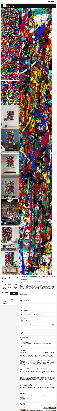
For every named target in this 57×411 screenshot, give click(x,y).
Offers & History (28, 276)
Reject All (45, 407)
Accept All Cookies (52, 407)
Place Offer (14, 293)
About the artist (45, 276)
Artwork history (40, 276)
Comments (36, 276)
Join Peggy (51, 1)
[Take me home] (4, 1)
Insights (32, 276)
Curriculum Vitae (51, 276)
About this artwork (22, 276)
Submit (53, 324)
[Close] (55, 404)
